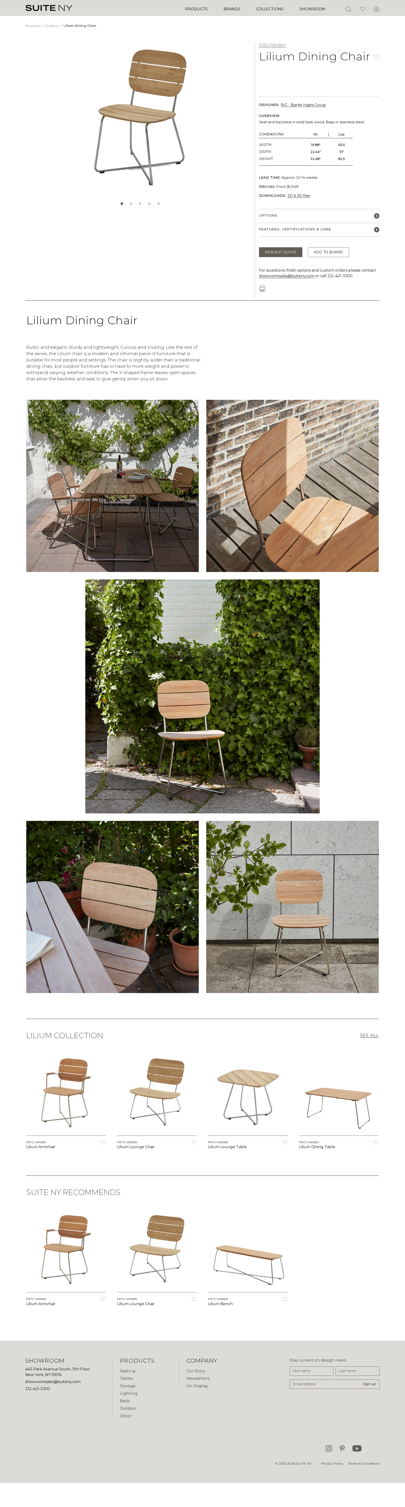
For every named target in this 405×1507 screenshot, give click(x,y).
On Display (197, 1386)
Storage (127, 1386)
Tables (126, 1378)
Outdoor (52, 26)
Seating (127, 1371)
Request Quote (280, 252)
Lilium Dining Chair (80, 26)
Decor (126, 1416)
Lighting (129, 1393)
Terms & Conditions (364, 1463)
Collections (270, 9)
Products (196, 9)
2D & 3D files (299, 195)
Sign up (369, 1384)
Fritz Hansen (272, 44)
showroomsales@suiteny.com (286, 276)
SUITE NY (304, 1463)
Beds (125, 1401)
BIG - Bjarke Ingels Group (303, 104)
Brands (232, 9)
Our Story (195, 1371)
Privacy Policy (332, 1463)
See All (369, 1035)
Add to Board (328, 252)
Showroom (312, 9)
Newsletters (198, 1378)
